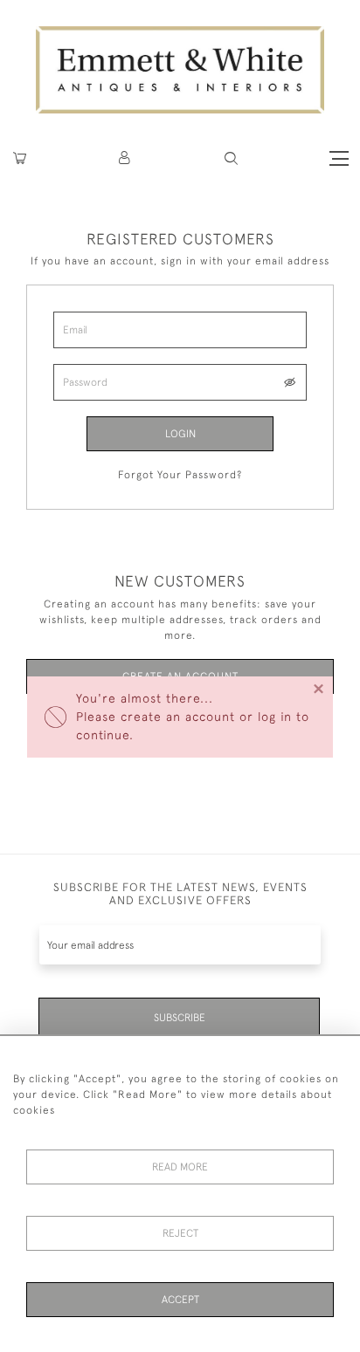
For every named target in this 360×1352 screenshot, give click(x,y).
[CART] (19, 158)
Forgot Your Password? (180, 475)
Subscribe (179, 1018)
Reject (180, 1233)
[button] (231, 158)
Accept (180, 1300)
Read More (180, 1167)
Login (180, 434)
